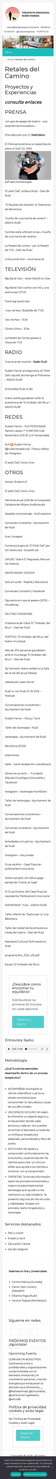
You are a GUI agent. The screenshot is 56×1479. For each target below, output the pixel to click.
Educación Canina (19, 1243)
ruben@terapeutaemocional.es (22, 27)
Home (10, 59)
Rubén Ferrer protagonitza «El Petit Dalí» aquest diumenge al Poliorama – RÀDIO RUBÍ (27, 375)
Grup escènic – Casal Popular (23, 864)
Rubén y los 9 (16, 1238)
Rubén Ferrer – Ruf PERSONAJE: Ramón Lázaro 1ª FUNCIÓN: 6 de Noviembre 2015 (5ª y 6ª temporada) (27, 431)
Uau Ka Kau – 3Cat (16, 319)
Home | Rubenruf (16, 481)
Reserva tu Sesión (24, 1022)
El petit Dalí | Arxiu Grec (20, 462)
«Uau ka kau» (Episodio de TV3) (24, 310)
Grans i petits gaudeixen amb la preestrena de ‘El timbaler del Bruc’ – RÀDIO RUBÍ (28, 403)
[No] (52, 1467)
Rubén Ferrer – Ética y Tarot (22, 718)
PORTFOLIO (43, 31)
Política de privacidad (35, 1474)
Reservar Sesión (27, 1435)
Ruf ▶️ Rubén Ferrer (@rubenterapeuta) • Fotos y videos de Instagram (27, 449)
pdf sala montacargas (18, 181)
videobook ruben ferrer (19, 682)
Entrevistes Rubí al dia (19, 389)
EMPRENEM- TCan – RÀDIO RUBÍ (26, 905)
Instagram (11, 791)
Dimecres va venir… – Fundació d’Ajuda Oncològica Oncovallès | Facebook (25, 778)
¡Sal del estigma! (18, 1249)
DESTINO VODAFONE (19, 613)
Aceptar (16, 1474)
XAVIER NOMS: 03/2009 (19, 572)
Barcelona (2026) (15, 746)
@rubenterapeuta (25, 31)
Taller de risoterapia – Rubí (21, 727)
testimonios (12, 755)
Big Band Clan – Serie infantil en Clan (27, 278)
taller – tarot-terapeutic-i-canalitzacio (28, 764)
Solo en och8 (13, 582)
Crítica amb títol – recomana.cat (24, 259)
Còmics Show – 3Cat (17, 328)
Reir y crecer (16, 1232)
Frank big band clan (17, 301)
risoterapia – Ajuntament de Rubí (25, 736)
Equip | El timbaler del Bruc (22, 964)
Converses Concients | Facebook (25, 591)
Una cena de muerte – (26, 361)
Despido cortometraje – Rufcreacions (28, 513)
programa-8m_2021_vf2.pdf (22, 955)
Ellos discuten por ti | (25, 134)
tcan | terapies (13, 536)
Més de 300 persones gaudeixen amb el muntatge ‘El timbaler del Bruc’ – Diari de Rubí (25, 655)
